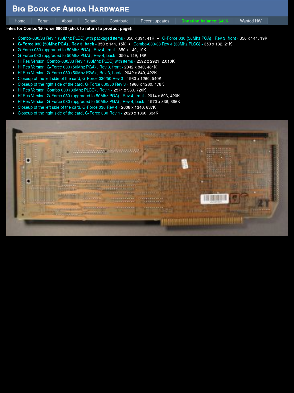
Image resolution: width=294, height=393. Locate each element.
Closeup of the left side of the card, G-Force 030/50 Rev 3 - (89, 78)
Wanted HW (251, 21)
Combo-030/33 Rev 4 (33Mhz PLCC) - (183, 44)
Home (20, 21)
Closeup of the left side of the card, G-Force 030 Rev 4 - (87, 107)
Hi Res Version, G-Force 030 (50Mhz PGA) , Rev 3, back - (87, 72)
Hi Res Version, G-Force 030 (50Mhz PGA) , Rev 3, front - (87, 67)
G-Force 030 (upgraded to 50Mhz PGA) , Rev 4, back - (82, 55)
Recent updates (155, 21)
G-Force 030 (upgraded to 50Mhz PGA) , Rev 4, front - (82, 49)
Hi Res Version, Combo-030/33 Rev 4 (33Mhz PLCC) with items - (96, 61)
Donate (91, 21)
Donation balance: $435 (204, 21)
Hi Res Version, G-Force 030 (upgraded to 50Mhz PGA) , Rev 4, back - (99, 101)
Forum (44, 21)
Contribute (119, 21)
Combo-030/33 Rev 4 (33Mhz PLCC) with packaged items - (86, 38)
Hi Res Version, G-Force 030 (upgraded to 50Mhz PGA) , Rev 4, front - (99, 95)
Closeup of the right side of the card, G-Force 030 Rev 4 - (88, 113)
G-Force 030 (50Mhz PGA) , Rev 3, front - (214, 38)
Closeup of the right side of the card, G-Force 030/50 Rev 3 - (91, 84)
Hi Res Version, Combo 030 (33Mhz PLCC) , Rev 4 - (82, 90)
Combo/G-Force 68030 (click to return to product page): (78, 28)
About (67, 21)
